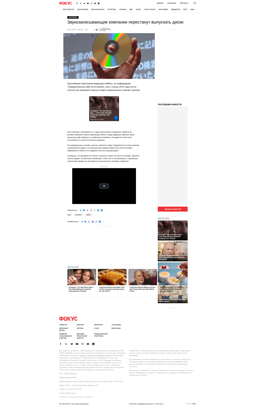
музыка (78, 215)
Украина (122, 9)
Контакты (160, 404)
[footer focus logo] (68, 319)
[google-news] (88, 344)
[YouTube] (88, 3)
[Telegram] (84, 3)
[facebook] (60, 344)
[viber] (82, 344)
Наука (138, 9)
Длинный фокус (63, 329)
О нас (96, 328)
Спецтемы (171, 3)
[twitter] (66, 344)
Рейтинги (184, 3)
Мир (131, 9)
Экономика (163, 9)
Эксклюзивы (82, 9)
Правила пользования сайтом (65, 336)
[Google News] (95, 3)
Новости (63, 325)
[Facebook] (77, 3)
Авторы (80, 328)
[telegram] (71, 344)
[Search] (194, 3)
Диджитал (175, 9)
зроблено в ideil (190, 404)
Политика (111, 9)
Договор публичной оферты (82, 336)
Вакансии (116, 328)
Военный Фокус (97, 9)
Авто (185, 9)
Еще (192, 9)
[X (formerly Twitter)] (80, 3)
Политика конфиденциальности (141, 404)
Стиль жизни (149, 9)
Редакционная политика (101, 335)
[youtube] (77, 344)
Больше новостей (173, 209)
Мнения (160, 3)
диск (89, 215)
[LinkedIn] (98, 3)
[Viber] (91, 3)
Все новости (68, 9)
